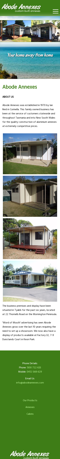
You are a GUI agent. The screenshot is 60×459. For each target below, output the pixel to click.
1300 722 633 (34, 368)
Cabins (30, 414)
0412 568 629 (34, 372)
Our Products (30, 400)
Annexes (30, 407)
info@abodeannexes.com (30, 383)
